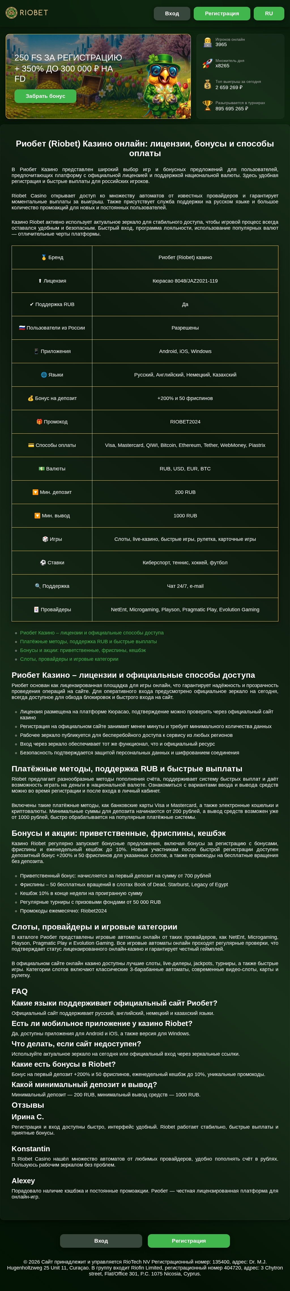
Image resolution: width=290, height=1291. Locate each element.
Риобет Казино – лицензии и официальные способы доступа (92, 633)
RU (269, 13)
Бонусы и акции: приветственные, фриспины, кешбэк (83, 650)
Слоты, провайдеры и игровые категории (69, 659)
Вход (172, 13)
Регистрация (222, 13)
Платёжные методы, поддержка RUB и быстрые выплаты (88, 641)
